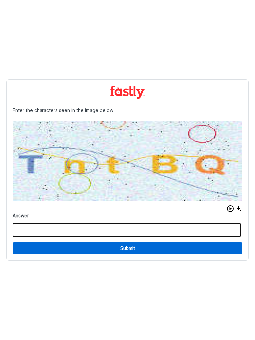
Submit (127, 248)
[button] (230, 208)
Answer (21, 215)
